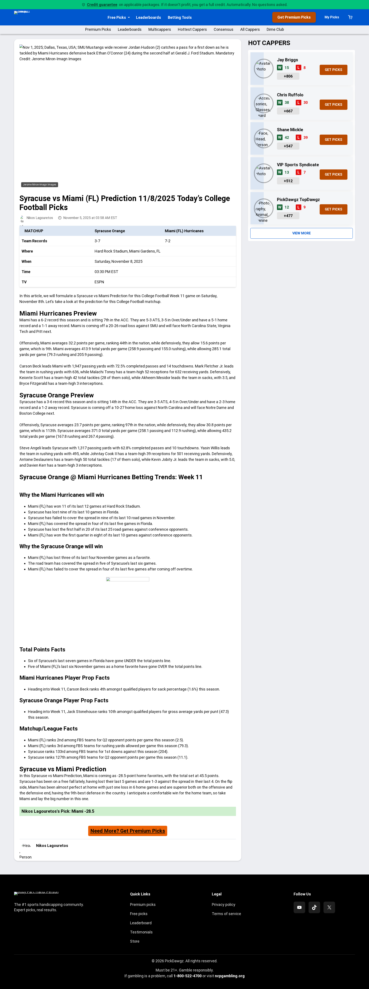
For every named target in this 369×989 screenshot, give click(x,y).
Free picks (139, 913)
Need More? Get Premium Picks (127, 831)
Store (134, 941)
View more (301, 233)
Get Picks (333, 70)
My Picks (332, 17)
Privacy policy (223, 904)
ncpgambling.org (230, 976)
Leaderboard (141, 923)
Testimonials (141, 932)
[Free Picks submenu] (129, 17)
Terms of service (226, 913)
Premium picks (143, 904)
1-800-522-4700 (188, 976)
